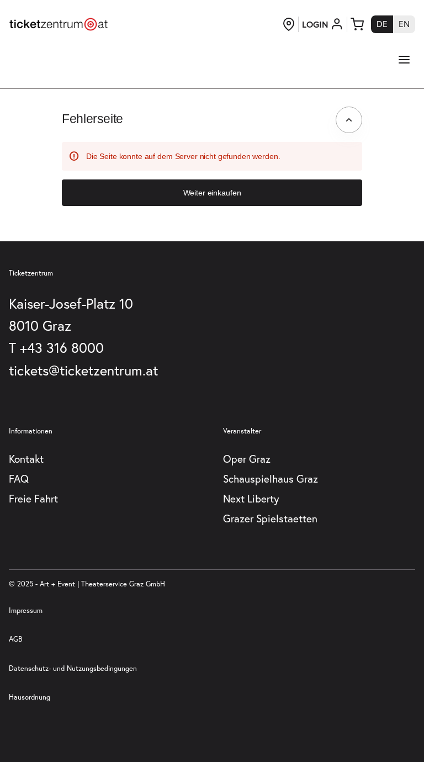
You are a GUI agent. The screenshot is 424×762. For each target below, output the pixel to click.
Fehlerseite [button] (92, 119)
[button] (212, 192)
